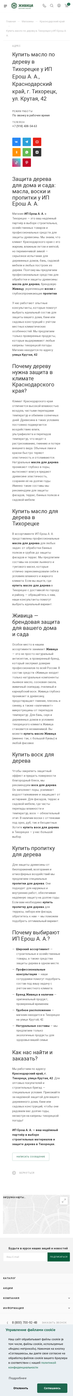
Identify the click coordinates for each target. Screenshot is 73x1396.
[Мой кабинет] (59, 6)
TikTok (16, 162)
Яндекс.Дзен (37, 152)
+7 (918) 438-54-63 (24, 126)
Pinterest (27, 162)
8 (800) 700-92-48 (24, 1322)
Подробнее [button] (18, 1378)
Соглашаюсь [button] (52, 1388)
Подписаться (59, 1257)
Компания (11, 1298)
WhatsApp (27, 152)
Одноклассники (16, 152)
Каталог (9, 1278)
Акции (8, 1288)
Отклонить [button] (20, 1388)
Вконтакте (16, 142)
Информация (13, 1308)
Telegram (27, 142)
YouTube (37, 142)
